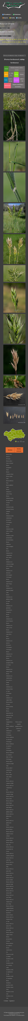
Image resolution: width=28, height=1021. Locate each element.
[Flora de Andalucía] (13, 5)
